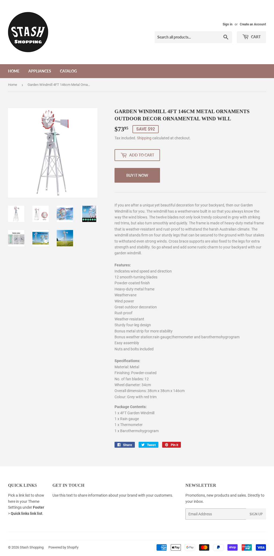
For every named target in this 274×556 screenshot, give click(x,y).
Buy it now (137, 175)
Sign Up (256, 514)
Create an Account (253, 24)
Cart (255, 36)
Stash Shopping (32, 547)
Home (14, 71)
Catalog (68, 71)
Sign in (228, 24)
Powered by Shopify (63, 547)
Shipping (144, 138)
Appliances (39, 71)
